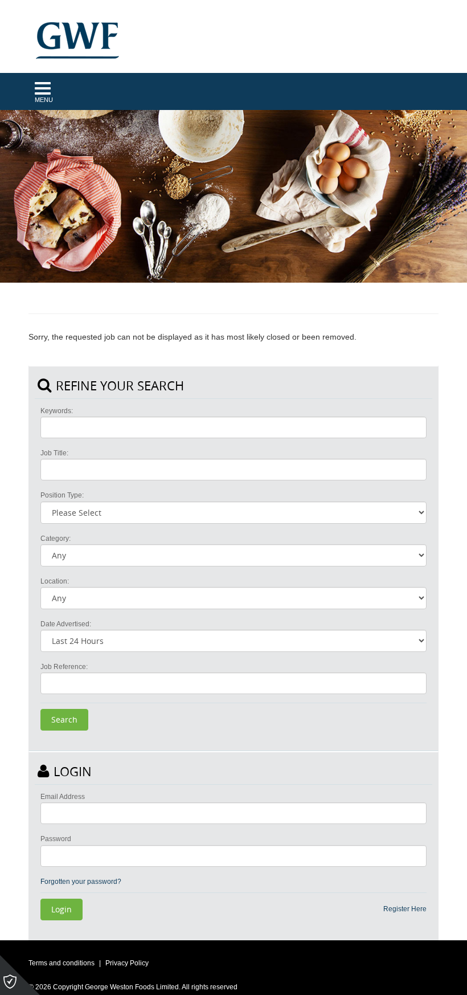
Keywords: (56, 411)
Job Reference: (64, 667)
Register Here (405, 909)
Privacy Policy (127, 963)
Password (55, 839)
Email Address (62, 797)
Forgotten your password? (80, 882)
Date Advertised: (65, 624)
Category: (55, 539)
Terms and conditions (61, 963)
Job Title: (54, 453)
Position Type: (62, 495)
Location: (54, 581)
